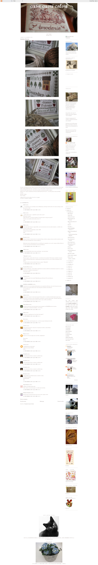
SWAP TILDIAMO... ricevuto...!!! (71, 229)
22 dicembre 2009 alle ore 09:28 (31, 281)
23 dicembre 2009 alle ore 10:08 (31, 341)
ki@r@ (24, 325)
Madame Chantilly (26, 392)
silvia (24, 344)
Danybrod (69, 346)
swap (66, 307)
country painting (75, 301)
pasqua (71, 304)
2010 (68, 208)
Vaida (24, 249)
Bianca (24, 333)
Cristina (24, 276)
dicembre (70, 211)
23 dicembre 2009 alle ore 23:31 (31, 389)
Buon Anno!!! (70, 213)
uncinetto (76, 307)
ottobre (69, 262)
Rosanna (24, 373)
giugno (69, 269)
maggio (69, 271)
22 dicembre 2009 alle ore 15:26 (31, 309)
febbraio (69, 276)
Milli (24, 225)
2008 (68, 280)
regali (77, 304)
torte (69, 307)
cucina (67, 303)
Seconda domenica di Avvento (72, 251)
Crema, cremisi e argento (72, 255)
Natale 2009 (70, 215)
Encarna (24, 237)
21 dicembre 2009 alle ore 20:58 (31, 263)
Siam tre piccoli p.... (71, 237)
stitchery (76, 306)
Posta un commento (23, 399)
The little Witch (26, 266)
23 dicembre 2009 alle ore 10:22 (31, 350)
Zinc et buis (68, 340)
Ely (24, 319)
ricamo (30, 198)
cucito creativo (72, 303)
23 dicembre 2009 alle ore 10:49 (31, 357)
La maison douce (69, 334)
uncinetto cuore (68, 309)
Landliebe (67, 335)
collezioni (67, 301)
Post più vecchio (61, 401)
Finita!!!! (69, 224)
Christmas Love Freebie (74, 368)
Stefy (24, 212)
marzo (69, 274)
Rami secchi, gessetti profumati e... (71, 244)
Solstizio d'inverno (24, 39)
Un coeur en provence (70, 338)
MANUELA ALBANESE (27, 284)
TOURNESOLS (70, 347)
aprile (69, 273)
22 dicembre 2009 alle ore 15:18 (31, 301)
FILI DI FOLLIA (70, 375)
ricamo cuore (72, 306)
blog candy (68, 300)
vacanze (72, 309)
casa (77, 300)
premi (74, 304)
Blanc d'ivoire (68, 326)
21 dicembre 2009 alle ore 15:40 (31, 234)
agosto (69, 266)
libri (66, 304)
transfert (72, 307)
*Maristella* (25, 256)
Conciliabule (68, 328)
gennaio (69, 278)
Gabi (24, 204)
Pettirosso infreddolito (71, 358)
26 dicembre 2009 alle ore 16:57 (31, 396)
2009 (68, 210)
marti (24, 312)
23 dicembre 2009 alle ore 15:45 (31, 381)
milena (24, 295)
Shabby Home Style (69, 337)
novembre (70, 260)
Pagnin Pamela (26, 384)
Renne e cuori (70, 257)
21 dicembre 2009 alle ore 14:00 (31, 209)
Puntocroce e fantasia (71, 350)
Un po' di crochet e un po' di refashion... (74, 360)
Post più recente (23, 401)
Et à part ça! (68, 332)
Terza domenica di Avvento (71, 239)
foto (77, 303)
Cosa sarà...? (70, 226)
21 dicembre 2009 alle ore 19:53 (31, 253)
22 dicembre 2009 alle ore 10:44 (31, 292)
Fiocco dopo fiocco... (71, 242)
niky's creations (70, 366)
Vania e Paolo (25, 304)
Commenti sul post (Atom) (29, 403)
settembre (70, 264)
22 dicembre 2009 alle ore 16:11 (31, 316)
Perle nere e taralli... (71, 253)
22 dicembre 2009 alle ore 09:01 (31, 273)
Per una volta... (70, 248)
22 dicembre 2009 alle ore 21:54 (31, 330)
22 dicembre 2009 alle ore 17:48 (31, 322)
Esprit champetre (69, 331)
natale (26, 198)
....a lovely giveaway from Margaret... (72, 235)
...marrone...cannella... (72, 258)
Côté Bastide (68, 329)
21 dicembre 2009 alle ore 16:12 (31, 246)
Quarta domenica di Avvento (71, 219)
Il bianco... (70, 246)
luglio (69, 267)
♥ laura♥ (24, 354)
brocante (73, 300)
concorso (71, 301)
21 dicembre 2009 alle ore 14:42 (31, 222)
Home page (42, 401)
